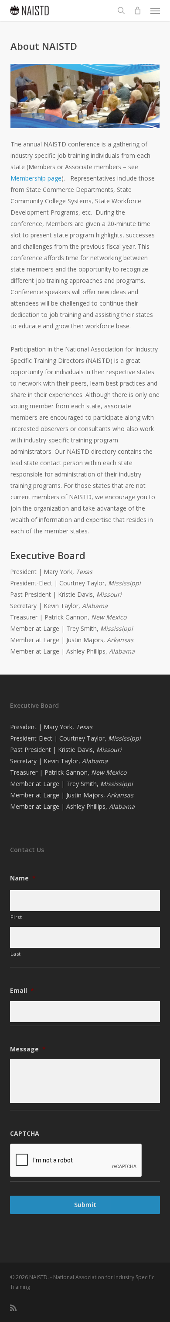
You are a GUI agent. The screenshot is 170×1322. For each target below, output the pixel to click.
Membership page (35, 178)
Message (28, 1049)
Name (23, 878)
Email (22, 991)
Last (15, 953)
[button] (155, 10)
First (16, 917)
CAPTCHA (24, 1134)
